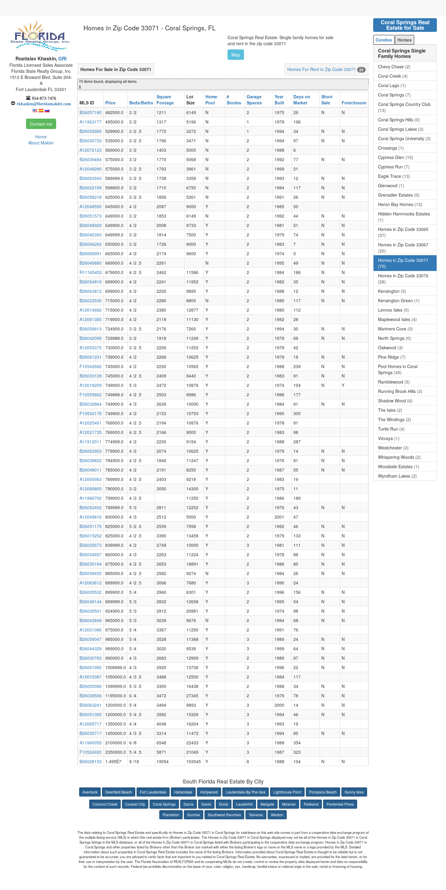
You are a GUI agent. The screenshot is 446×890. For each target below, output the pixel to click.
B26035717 (90, 733)
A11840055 (90, 742)
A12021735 (90, 432)
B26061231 (90, 357)
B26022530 (90, 300)
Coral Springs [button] (164, 804)
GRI (61, 58)
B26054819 (90, 282)
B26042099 (90, 338)
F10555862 (90, 394)
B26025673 (90, 545)
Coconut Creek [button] (105, 804)
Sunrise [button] (193, 814)
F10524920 (90, 752)
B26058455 (90, 573)
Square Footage (165, 99)
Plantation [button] (171, 814)
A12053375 (90, 347)
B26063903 (90, 451)
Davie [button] (206, 804)
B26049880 (90, 263)
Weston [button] (277, 814)
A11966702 (90, 498)
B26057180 (90, 112)
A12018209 (90, 385)
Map (235, 55)
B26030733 (90, 140)
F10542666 (90, 366)
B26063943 (90, 178)
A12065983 (90, 479)
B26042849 (90, 620)
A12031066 (90, 630)
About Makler (41, 143)
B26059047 (90, 639)
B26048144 (90, 601)
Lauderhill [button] (244, 804)
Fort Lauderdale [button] (153, 791)
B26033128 (90, 376)
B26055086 (90, 686)
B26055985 (90, 131)
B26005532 (90, 592)
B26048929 (90, 225)
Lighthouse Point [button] (287, 791)
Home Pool (211, 99)
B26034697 (90, 554)
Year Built (279, 99)
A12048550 (90, 206)
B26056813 (90, 329)
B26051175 (90, 526)
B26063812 (90, 291)
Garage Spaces (254, 99)
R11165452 (90, 272)
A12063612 (90, 583)
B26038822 (90, 460)
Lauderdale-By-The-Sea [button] (245, 791)
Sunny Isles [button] (354, 791)
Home (41, 137)
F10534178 (90, 413)
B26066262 (90, 244)
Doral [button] (223, 804)
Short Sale (327, 99)
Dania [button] (189, 804)
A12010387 (90, 677)
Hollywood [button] (209, 791)
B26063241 (90, 705)
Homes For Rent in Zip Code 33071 (321, 69)
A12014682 (90, 310)
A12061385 (90, 319)
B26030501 (90, 611)
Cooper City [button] (135, 804)
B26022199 (90, 187)
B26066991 (90, 253)
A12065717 (90, 724)
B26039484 (90, 159)
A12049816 (90, 517)
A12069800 (90, 489)
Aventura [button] (90, 791)
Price (110, 103)
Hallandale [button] (183, 791)
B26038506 (90, 695)
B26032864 (90, 404)
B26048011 (90, 470)
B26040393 (90, 235)
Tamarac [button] (256, 814)
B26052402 (90, 507)
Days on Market (301, 99)
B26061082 (90, 667)
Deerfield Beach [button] (118, 791)
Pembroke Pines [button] (340, 804)
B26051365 (90, 714)
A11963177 (90, 122)
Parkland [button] (311, 804)
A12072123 (90, 150)
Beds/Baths (141, 103)
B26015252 (90, 536)
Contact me (41, 124)
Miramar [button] (289, 804)
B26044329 (90, 648)
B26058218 (90, 197)
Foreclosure (354, 103)
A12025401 (90, 423)
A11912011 (90, 441)
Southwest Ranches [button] (224, 814)
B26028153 (90, 761)
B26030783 (90, 658)
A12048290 (90, 169)
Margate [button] (267, 804)
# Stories (234, 99)
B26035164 (90, 564)
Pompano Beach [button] (323, 791)
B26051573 (90, 216)
